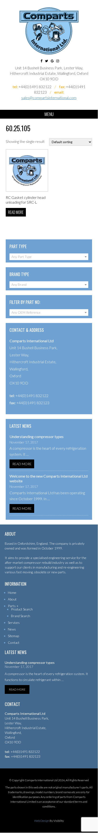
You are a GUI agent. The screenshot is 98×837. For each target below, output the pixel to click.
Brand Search (20, 616)
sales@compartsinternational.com (48, 97)
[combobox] (48, 256)
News (12, 629)
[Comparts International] (49, 31)
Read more (15, 212)
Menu (49, 114)
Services (14, 622)
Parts (12, 606)
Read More (22, 464)
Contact (13, 642)
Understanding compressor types (36, 436)
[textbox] (48, 256)
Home (12, 592)
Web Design (41, 820)
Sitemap (13, 636)
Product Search (22, 609)
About (12, 599)
